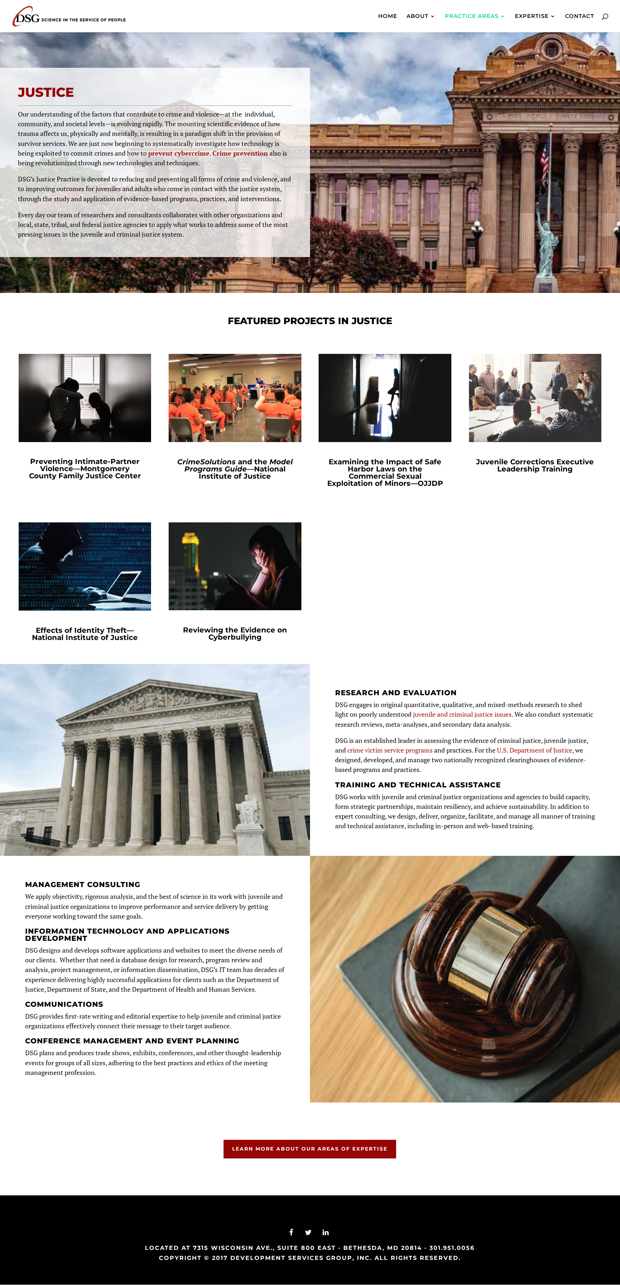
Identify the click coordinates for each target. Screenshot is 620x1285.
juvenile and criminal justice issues (462, 714)
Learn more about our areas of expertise (310, 1149)
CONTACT (579, 16)
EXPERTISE (532, 16)
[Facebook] (291, 1232)
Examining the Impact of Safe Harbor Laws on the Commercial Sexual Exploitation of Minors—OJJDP (385, 472)
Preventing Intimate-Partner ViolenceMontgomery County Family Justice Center (85, 468)
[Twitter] (308, 1232)
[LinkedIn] (326, 1232)
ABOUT (417, 16)
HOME (387, 16)
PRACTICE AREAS (471, 16)
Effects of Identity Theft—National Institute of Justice (85, 634)
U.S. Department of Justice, (535, 750)
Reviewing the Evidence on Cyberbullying (235, 633)
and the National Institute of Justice (235, 468)
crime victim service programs (390, 750)
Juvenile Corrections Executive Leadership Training (535, 465)
